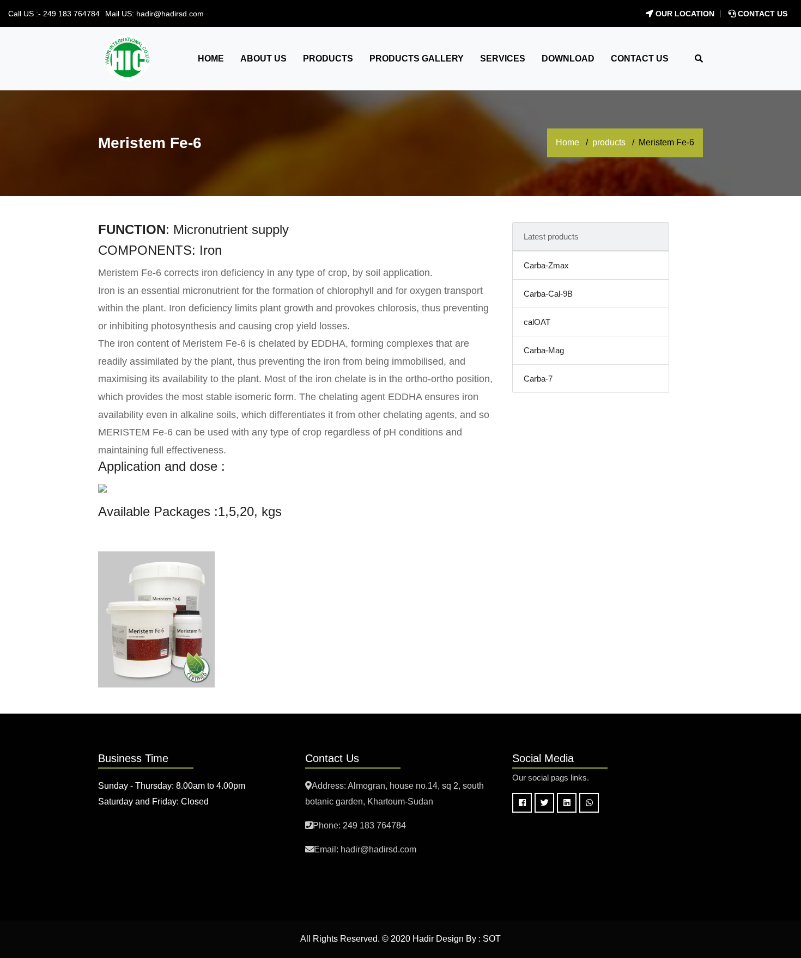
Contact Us (761, 13)
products (609, 142)
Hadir (423, 938)
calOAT (537, 322)
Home (567, 142)
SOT (492, 938)
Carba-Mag (544, 350)
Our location (683, 13)
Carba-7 (538, 378)
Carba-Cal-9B (548, 293)
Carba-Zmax (546, 265)
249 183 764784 (71, 13)
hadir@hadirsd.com (170, 13)
